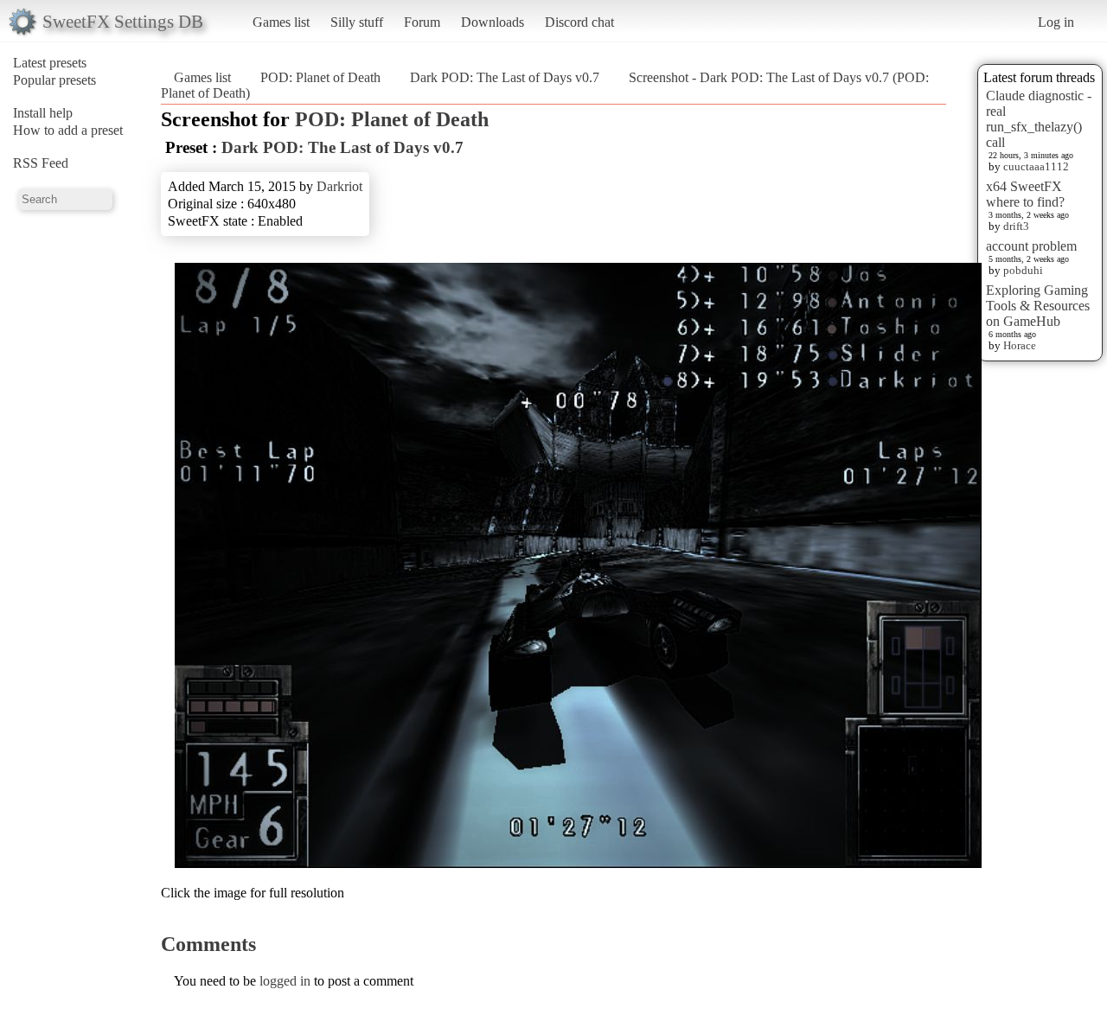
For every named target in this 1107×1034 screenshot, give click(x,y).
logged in (284, 980)
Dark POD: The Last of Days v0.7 (504, 77)
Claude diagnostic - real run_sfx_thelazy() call (1038, 119)
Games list (281, 22)
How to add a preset (68, 130)
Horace (1019, 345)
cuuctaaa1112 (1036, 166)
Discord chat (579, 22)
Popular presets (54, 80)
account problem (1031, 246)
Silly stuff (356, 22)
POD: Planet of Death (320, 77)
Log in (1056, 22)
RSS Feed (40, 163)
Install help (43, 112)
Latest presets (49, 62)
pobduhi (1023, 270)
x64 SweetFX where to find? (1025, 194)
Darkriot (339, 186)
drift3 (1016, 226)
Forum (422, 22)
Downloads (492, 22)
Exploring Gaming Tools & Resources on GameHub (1038, 306)
